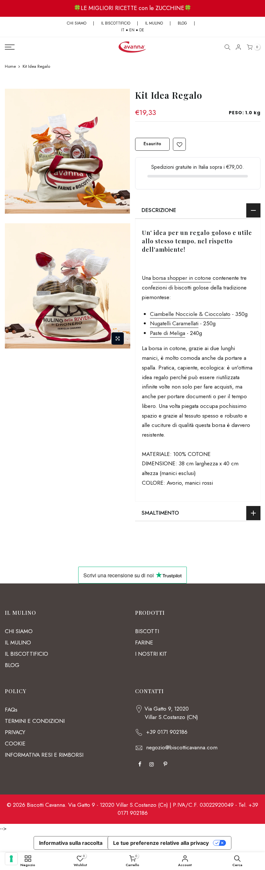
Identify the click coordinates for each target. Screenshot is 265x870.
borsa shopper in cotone (182, 278)
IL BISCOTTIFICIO (115, 23)
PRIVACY (15, 732)
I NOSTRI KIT (151, 654)
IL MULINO (154, 23)
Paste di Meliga (167, 333)
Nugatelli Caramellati (174, 323)
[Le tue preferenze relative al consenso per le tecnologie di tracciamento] (11, 859)
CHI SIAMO (76, 23)
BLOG (183, 23)
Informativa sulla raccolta (70, 843)
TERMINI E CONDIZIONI (35, 721)
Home (10, 66)
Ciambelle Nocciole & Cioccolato (190, 314)
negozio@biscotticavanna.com (181, 747)
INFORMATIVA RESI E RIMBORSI (44, 755)
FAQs (11, 709)
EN (131, 30)
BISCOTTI (147, 631)
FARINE (144, 642)
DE (141, 30)
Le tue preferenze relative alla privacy (161, 843)
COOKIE (15, 743)
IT (122, 30)
